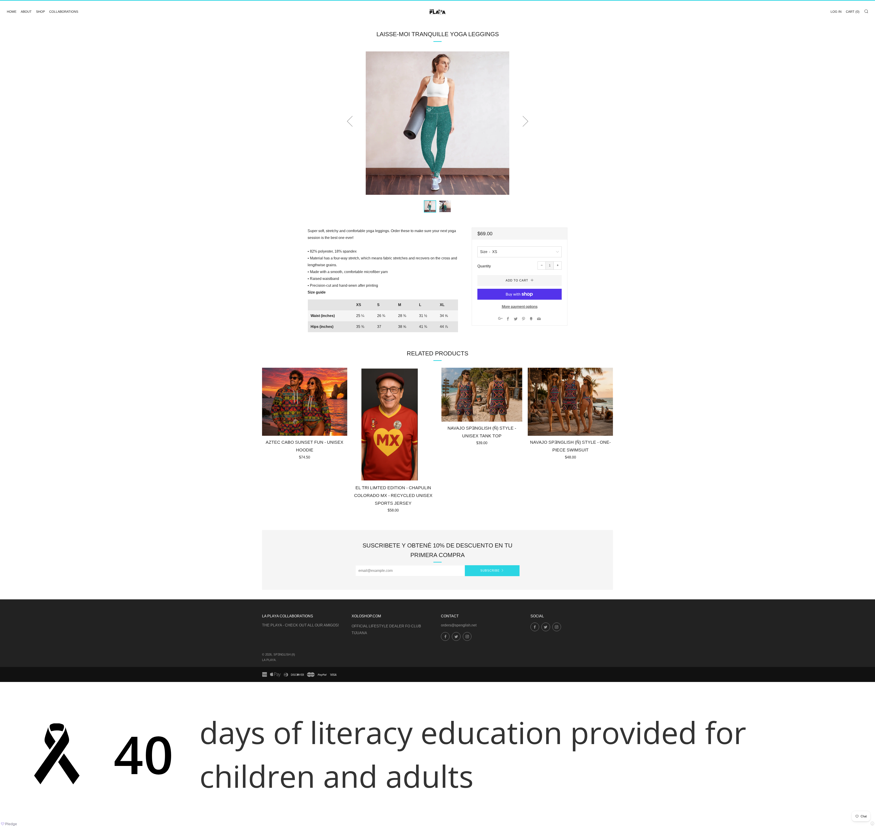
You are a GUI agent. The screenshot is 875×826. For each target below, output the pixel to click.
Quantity (484, 266)
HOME (11, 11)
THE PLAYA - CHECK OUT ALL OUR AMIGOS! (300, 625)
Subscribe (490, 570)
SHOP (40, 11)
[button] (430, 206)
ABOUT (26, 11)
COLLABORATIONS (63, 11)
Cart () (853, 11)
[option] (437, 123)
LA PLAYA (269, 660)
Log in (836, 11)
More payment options (520, 307)
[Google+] (500, 319)
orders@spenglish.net (458, 625)
